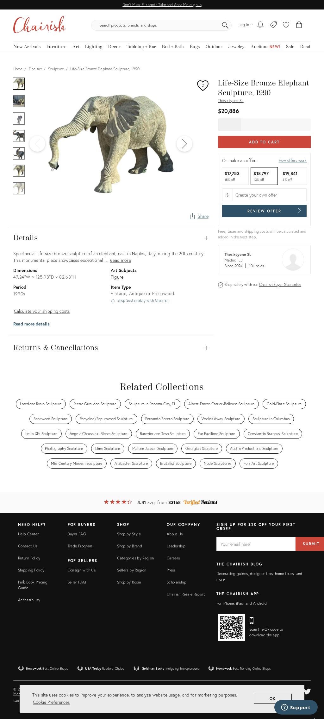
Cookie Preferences (51, 702)
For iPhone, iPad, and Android (241, 603)
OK (273, 698)
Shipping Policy (31, 570)
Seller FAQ (77, 582)
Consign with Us (82, 570)
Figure (117, 277)
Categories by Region (135, 558)
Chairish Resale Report (186, 594)
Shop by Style (129, 534)
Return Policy (29, 558)
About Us (175, 534)
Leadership (176, 546)
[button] (286, 25)
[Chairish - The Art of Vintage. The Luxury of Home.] (39, 25)
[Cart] (299, 25)
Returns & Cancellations (111, 348)
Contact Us (28, 546)
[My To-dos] (260, 25)
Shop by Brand (129, 546)
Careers (173, 558)
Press (171, 570)
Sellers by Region (131, 570)
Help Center (28, 534)
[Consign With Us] (273, 25)
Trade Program (80, 546)
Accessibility (29, 599)
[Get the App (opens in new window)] (231, 627)
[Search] (225, 25)
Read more (120, 260)
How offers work (293, 160)
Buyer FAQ (77, 534)
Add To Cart (264, 142)
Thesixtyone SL (231, 100)
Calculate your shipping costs (42, 311)
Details (111, 238)
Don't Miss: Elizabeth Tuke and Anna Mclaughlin (161, 4)
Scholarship (176, 582)
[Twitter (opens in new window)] (307, 690)
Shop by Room (129, 582)
